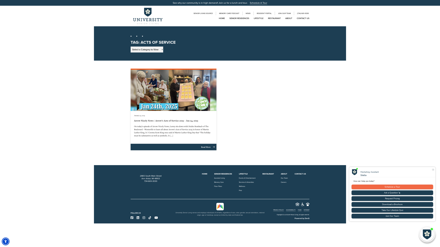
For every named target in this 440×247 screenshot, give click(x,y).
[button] (5, 241)
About (288, 18)
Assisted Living (219, 178)
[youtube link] (156, 218)
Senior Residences (239, 18)
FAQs (299, 210)
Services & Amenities (246, 182)
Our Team (284, 178)
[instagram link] (144, 218)
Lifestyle (258, 18)
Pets (240, 190)
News (248, 13)
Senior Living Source (203, 13)
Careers (283, 182)
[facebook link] (132, 218)
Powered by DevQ (302, 218)
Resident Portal (264, 13)
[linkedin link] (138, 218)
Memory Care (219, 182)
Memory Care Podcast (229, 13)
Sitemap (306, 210)
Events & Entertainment (247, 178)
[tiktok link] (149, 218)
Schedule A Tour (258, 3)
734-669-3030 (150, 181)
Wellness (242, 186)
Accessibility (291, 210)
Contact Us (303, 18)
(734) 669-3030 (303, 13)
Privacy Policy (278, 210)
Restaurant (274, 18)
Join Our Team (284, 13)
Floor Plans (218, 186)
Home (222, 18)
